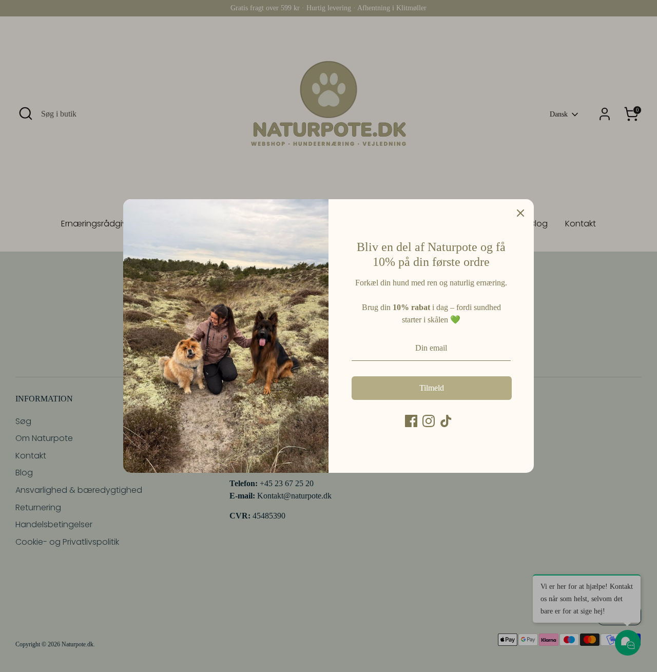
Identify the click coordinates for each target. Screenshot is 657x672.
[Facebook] (411, 421)
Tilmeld (431, 387)
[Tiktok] (446, 421)
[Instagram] (428, 421)
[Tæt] (520, 212)
